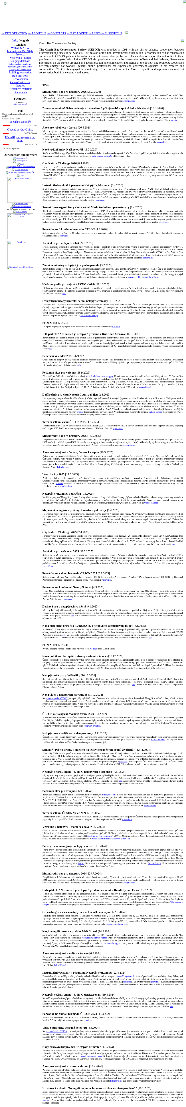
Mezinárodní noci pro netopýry (99, 376)
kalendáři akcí (145, 387)
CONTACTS (56, 33)
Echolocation (20, 79)
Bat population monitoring (20, 64)
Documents (20, 92)
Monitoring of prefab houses (20, 66)
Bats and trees (20, 75)
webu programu (151, 503)
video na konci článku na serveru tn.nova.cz (111, 838)
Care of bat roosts (20, 82)
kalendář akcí (162, 142)
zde (50, 178)
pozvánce (175, 120)
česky (15, 40)
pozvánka (127, 981)
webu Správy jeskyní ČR (102, 156)
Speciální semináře (20, 121)
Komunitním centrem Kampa (94, 937)
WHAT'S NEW (20, 47)
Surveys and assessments (20, 69)
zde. (64, 293)
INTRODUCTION (14, 33)
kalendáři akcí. (49, 566)
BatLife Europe (155, 412)
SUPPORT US (111, 33)
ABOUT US (37, 33)
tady (79, 365)
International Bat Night (20, 51)
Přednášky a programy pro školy (20, 139)
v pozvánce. (118, 428)
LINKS (94, 33)
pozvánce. (64, 235)
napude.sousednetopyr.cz (116, 924)
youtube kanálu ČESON (57, 698)
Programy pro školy (92, 726)
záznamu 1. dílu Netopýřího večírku (143, 277)
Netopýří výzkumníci (126, 976)
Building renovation (20, 72)
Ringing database (20, 61)
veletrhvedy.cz (66, 486)
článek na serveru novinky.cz (99, 836)
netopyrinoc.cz (128, 101)
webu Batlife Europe (89, 315)
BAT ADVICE (77, 33)
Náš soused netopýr (20, 104)
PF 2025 (93, 648)
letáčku (80, 412)
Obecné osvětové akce (20, 129)
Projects (20, 54)
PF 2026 (116, 326)
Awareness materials (20, 88)
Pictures (20, 85)
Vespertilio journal (20, 57)
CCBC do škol (158, 739)
